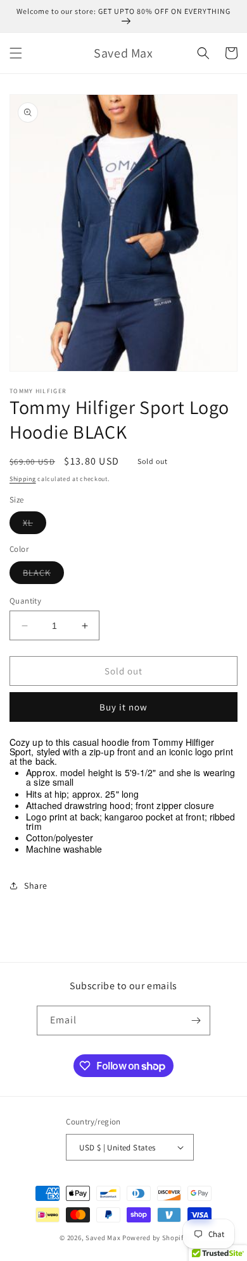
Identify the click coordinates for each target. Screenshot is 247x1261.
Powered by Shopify (154, 1237)
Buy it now (123, 707)
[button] (16, 53)
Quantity (25, 600)
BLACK (43, 575)
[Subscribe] (196, 1020)
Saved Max (103, 1237)
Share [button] (36, 885)
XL (34, 525)
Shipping (23, 479)
